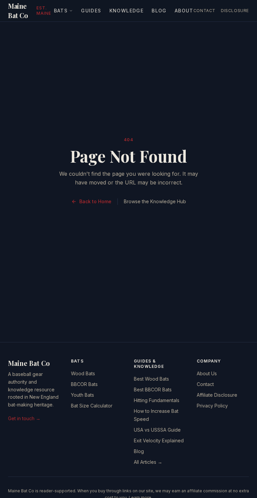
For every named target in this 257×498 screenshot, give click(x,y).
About (184, 10)
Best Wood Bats (151, 379)
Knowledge (126, 10)
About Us (207, 373)
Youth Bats (82, 395)
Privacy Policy (212, 405)
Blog (159, 10)
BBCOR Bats (84, 384)
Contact (204, 10)
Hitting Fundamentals (156, 400)
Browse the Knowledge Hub (155, 201)
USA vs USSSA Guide (157, 430)
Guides (91, 10)
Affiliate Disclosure (217, 395)
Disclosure (235, 10)
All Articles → (148, 462)
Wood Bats (83, 373)
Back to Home (95, 201)
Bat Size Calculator (91, 405)
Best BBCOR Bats (153, 389)
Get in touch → (24, 418)
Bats (61, 10)
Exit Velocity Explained (159, 440)
